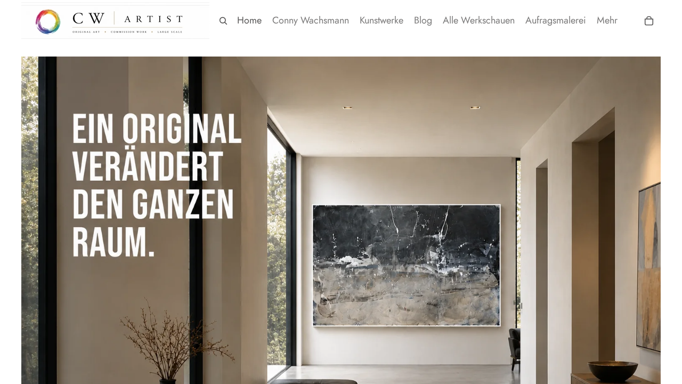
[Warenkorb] (649, 21)
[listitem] (607, 20)
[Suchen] (223, 21)
